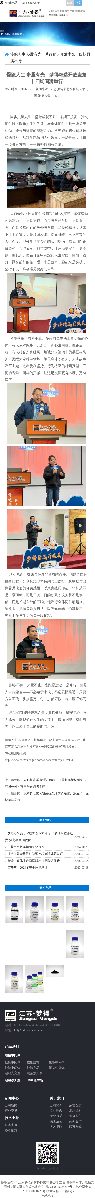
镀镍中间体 (57, 1062)
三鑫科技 (68, 1191)
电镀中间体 (74, 1182)
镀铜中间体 (12, 1062)
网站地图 (47, 1195)
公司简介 (56, 1105)
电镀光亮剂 (12, 1073)
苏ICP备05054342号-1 (60, 1186)
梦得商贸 (75, 1116)
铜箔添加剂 (34, 1073)
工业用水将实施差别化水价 (25, 847)
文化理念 (56, 1110)
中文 (78, 2)
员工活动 (56, 1121)
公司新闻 (11, 1105)
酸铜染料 (33, 1062)
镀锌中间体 (12, 1067)
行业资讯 (11, 1110)
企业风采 (56, 1116)
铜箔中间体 (57, 1067)
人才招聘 (56, 1126)
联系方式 (75, 1126)
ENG (70, 2)
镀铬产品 (33, 1067)
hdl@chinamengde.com (29, 1030)
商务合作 (75, 1121)
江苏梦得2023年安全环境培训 (27, 867)
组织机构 (75, 1110)
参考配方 (11, 1130)
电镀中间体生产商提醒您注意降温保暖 (33, 860)
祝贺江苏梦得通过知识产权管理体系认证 (35, 854)
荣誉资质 (75, 1105)
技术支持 (11, 1125)
